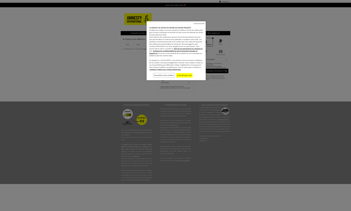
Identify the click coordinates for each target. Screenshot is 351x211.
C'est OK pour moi (184, 75)
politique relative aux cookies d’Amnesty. (165, 70)
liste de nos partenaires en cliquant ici (188, 49)
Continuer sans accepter (199, 23)
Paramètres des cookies (164, 75)
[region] (176, 50)
